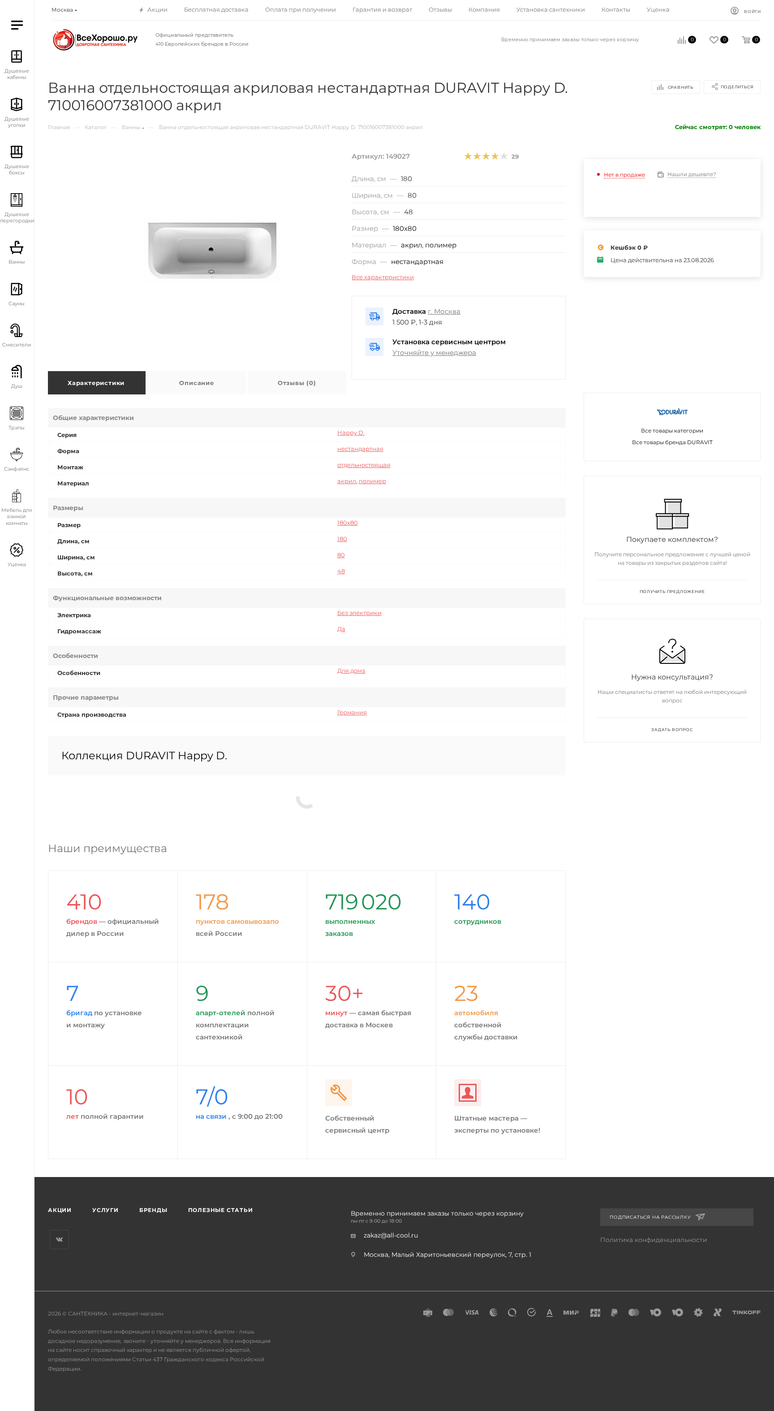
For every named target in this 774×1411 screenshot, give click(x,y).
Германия (352, 712)
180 (342, 538)
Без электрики (359, 612)
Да (341, 628)
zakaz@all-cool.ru (391, 1235)
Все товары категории (672, 430)
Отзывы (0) (297, 382)
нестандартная (417, 261)
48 (341, 571)
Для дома (351, 670)
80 (341, 554)
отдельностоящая (364, 464)
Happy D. (351, 432)
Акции (60, 1210)
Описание (196, 382)
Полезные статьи (220, 1210)
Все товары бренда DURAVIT (672, 442)
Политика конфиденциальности (653, 1240)
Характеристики (96, 382)
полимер (440, 245)
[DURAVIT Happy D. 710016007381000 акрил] (212, 251)
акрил (411, 245)
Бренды (153, 1210)
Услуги (105, 1210)
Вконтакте (59, 1239)
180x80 (405, 228)
